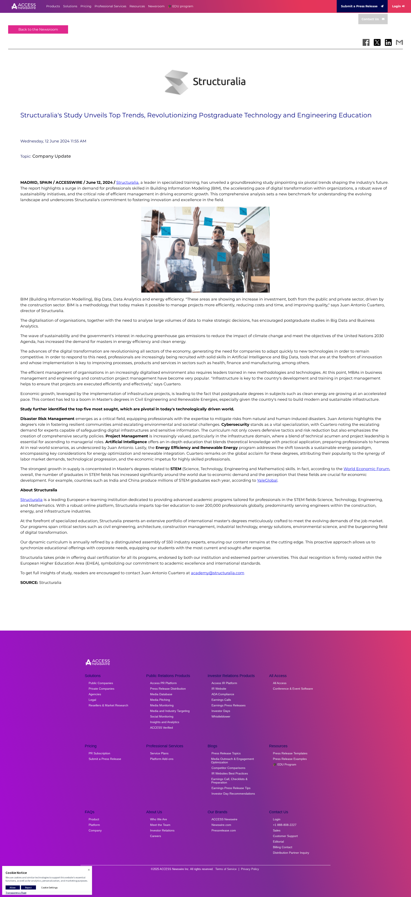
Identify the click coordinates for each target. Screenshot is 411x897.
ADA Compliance (222, 694)
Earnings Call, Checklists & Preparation (229, 780)
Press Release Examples (290, 759)
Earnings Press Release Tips (230, 788)
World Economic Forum (366, 468)
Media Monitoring (162, 705)
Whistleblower (220, 716)
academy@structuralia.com (217, 573)
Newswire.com (221, 825)
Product (94, 819)
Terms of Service (226, 869)
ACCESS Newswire (224, 819)
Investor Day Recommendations (233, 793)
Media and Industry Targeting (170, 711)
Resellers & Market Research (108, 705)
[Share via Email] (399, 42)
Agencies (95, 694)
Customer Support (285, 836)
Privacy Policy (250, 869)
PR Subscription (99, 753)
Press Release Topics (226, 753)
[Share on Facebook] (366, 42)
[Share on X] (377, 42)
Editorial (278, 841)
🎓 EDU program (180, 6)
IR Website (218, 688)
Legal (92, 699)
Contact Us (370, 19)
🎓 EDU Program (284, 764)
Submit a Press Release (359, 6)
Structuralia (127, 182)
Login (396, 6)
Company (95, 830)
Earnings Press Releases (228, 705)
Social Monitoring (161, 716)
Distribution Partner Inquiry (291, 852)
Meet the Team (160, 825)
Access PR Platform (163, 683)
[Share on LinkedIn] (388, 42)
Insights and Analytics (164, 722)
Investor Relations (162, 830)
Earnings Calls (221, 699)
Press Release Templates (290, 753)
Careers (155, 836)
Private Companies (101, 688)
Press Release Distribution (168, 688)
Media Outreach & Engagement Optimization (232, 760)
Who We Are (158, 819)
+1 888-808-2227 (284, 825)
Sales (276, 830)
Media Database (161, 694)
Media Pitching (160, 699)
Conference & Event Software (293, 688)
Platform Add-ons (161, 759)
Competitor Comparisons (228, 768)
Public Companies (101, 683)
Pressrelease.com (223, 830)
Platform (94, 825)
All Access (279, 683)
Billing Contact (282, 847)
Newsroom (156, 6)
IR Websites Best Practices (229, 773)
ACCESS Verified (161, 727)
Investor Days (220, 711)
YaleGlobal (267, 480)
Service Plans (159, 753)
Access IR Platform (224, 683)
